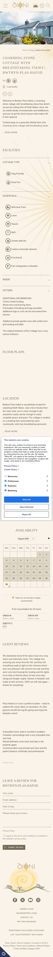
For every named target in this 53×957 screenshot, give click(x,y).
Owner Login (26, 909)
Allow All (27, 499)
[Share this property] (10, 94)
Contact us (26, 917)
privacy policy (20, 839)
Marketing (12, 490)
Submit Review (15, 847)
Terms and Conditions (26, 946)
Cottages (31, 50)
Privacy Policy (9, 831)
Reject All (26, 514)
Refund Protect (43, 946)
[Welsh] (36, 5)
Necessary (12, 476)
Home (24, 50)
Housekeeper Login (26, 913)
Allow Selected (26, 507)
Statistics (12, 486)
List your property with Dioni (26, 935)
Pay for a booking (26, 921)
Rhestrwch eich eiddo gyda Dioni (26, 930)
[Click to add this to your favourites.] (5, 94)
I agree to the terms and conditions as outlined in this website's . (25, 837)
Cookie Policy (11, 469)
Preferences (13, 481)
